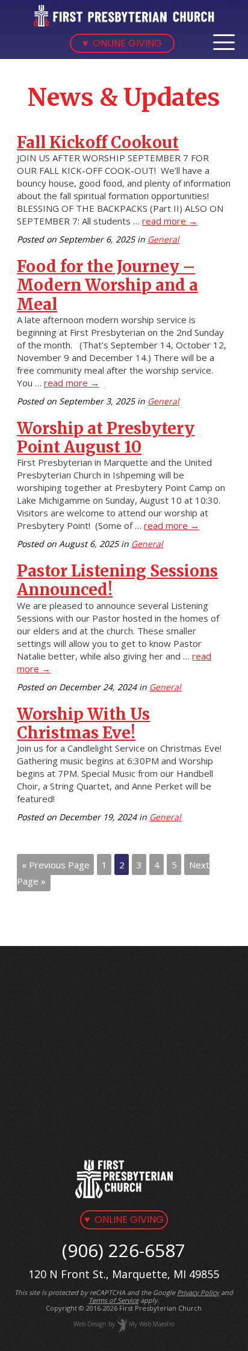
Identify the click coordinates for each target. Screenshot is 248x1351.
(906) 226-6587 (123, 1250)
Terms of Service (113, 1300)
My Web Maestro (152, 1324)
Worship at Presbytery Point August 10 (105, 437)
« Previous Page (56, 864)
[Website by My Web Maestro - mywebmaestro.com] (122, 1324)
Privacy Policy (198, 1292)
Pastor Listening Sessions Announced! (117, 580)
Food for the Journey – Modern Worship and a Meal (107, 285)
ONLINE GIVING (122, 43)
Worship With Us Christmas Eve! (83, 723)
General (163, 239)
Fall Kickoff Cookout (98, 142)
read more (169, 221)
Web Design (90, 1324)
